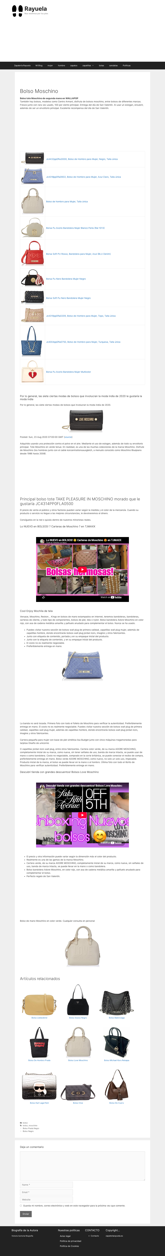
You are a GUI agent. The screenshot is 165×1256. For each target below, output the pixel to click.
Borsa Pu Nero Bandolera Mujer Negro (66, 279)
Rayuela (35, 8)
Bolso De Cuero (116, 1103)
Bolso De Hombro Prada (39, 1060)
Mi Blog (39, 65)
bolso (25, 1123)
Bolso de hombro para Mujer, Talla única (67, 201)
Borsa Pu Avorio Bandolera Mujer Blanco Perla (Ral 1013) (75, 228)
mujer (50, 65)
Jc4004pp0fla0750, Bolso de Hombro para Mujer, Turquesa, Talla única (83, 342)
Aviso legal (65, 1236)
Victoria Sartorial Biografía (22, 1236)
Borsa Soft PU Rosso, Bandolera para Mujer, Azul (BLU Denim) (78, 254)
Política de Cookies (69, 1246)
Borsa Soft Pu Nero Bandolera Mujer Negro (68, 298)
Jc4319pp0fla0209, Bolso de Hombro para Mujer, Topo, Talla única (81, 316)
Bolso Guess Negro (78, 1018)
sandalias (113, 65)
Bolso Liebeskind (39, 1018)
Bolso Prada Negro (31, 1128)
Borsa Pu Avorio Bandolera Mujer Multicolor (68, 372)
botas (101, 65)
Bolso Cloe (78, 1103)
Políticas (127, 65)
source (68, 437)
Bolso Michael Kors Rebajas (116, 1060)
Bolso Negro (28, 1131)
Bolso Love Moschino (78, 1060)
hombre (61, 65)
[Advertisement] (82, 41)
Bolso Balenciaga (117, 1018)
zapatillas (86, 65)
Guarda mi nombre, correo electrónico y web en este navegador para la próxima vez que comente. (74, 1205)
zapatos (73, 65)
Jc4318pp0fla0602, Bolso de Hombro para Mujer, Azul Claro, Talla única (83, 177)
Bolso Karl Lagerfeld (39, 1103)
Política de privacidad (70, 1241)
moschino (33, 1125)
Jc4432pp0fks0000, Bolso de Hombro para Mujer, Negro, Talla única (82, 159)
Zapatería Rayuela (22, 65)
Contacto (95, 1236)
